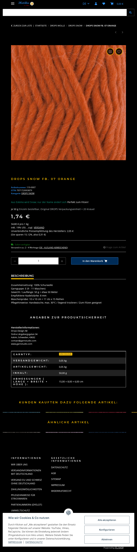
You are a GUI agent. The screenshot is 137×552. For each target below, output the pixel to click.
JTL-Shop (119, 547)
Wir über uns (19, 464)
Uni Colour (65, 354)
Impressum (15, 542)
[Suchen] (130, 12)
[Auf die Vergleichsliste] (110, 51)
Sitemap (56, 479)
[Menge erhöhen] (62, 261)
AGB (53, 473)
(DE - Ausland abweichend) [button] (53, 247)
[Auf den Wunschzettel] (119, 51)
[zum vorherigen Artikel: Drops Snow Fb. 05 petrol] (115, 32)
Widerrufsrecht (61, 490)
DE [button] (84, 4)
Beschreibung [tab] (22, 275)
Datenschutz (34, 542)
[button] (96, 3)
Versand (39, 227)
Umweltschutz (20, 510)
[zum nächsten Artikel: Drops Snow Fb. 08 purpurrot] (122, 32)
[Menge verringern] (15, 261)
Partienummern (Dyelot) (26, 504)
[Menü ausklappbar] (12, 2)
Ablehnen (106, 539)
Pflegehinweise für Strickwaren (23, 496)
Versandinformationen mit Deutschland (26, 472)
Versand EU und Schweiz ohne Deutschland (26, 481)
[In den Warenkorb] (13, 43)
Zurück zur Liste (22, 25)
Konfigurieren (107, 529)
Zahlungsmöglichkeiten (26, 489)
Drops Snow (27, 193)
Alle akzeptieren (107, 520)
